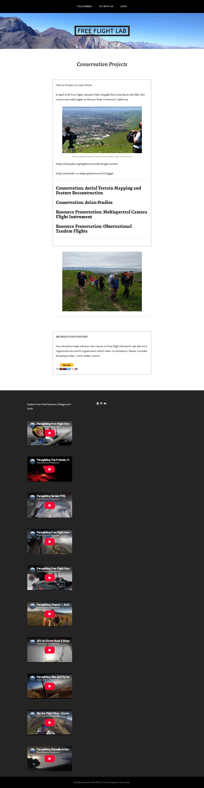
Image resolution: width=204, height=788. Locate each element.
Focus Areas (84, 6)
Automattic (125, 782)
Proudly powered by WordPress (88, 782)
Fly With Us (106, 6)
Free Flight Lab (102, 31)
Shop (124, 6)
